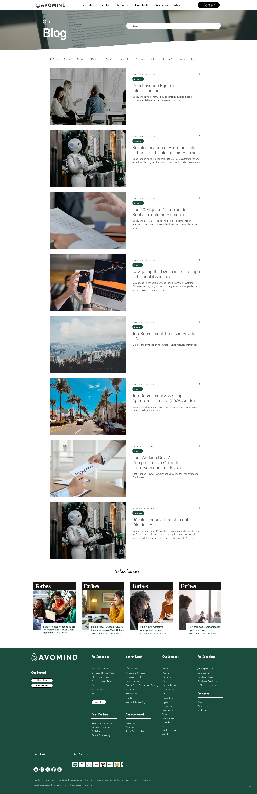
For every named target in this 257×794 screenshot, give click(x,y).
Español (109, 59)
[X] (47, 769)
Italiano (154, 59)
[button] (86, 5)
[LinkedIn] (35, 769)
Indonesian (124, 59)
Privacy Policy (87, 785)
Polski (194, 59)
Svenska (140, 59)
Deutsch (81, 59)
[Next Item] (126, 764)
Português (168, 59)
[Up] (250, 786)
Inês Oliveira (45, 785)
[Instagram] (41, 769)
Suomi (182, 59)
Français (95, 59)
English (67, 59)
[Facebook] (53, 769)
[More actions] (200, 74)
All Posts (54, 59)
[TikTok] (59, 769)
